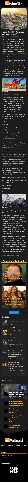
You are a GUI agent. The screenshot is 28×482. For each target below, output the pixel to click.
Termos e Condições (7, 455)
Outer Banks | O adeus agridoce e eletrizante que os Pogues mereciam (16, 333)
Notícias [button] (3, 445)
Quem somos (5, 460)
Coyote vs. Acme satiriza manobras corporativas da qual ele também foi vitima (16, 343)
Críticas (10, 445)
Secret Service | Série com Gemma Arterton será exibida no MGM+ (16, 403)
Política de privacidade (8, 457)
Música (11, 255)
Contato (24, 445)
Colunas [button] (17, 445)
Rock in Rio (5, 62)
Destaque (6, 255)
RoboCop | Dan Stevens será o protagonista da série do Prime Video (16, 394)
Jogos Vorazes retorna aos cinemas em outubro (16, 410)
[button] (22, 3)
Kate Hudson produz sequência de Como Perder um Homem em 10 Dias (16, 419)
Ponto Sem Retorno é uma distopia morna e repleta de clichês (16, 323)
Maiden (21, 49)
